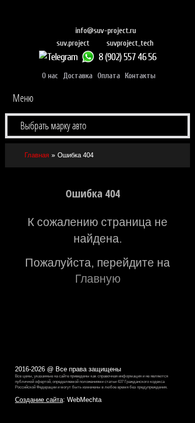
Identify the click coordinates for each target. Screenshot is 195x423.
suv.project (73, 43)
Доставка (77, 75)
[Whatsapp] (89, 57)
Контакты (140, 75)
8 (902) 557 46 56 (127, 57)
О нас (50, 75)
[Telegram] (59, 57)
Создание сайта (39, 399)
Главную (97, 278)
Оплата (109, 75)
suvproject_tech (130, 43)
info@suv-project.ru (106, 30)
